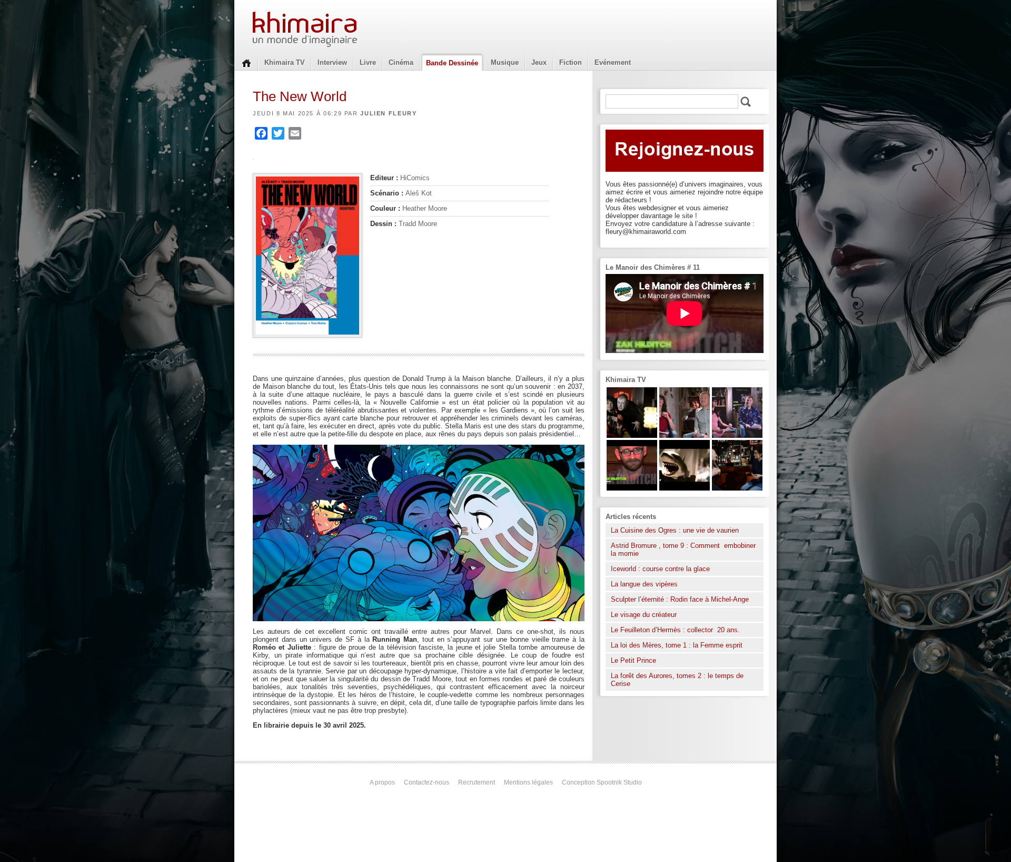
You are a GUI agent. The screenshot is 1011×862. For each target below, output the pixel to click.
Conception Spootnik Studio (602, 782)
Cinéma (401, 62)
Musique (505, 62)
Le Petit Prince (633, 660)
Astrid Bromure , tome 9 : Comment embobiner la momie (683, 549)
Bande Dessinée (452, 63)
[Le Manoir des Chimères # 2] (684, 435)
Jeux (539, 62)
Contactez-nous (426, 782)
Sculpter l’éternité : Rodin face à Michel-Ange (680, 599)
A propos (382, 782)
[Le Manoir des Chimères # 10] (684, 488)
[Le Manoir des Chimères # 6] (737, 488)
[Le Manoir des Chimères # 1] (737, 435)
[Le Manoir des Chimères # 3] (632, 435)
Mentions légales (528, 782)
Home (246, 62)
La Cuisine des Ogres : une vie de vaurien (675, 530)
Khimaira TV (284, 62)
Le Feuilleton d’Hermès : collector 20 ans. (676, 630)
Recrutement (476, 782)
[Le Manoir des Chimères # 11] (632, 488)
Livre (368, 62)
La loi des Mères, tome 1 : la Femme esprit (676, 645)
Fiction (570, 62)
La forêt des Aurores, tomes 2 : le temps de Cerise (677, 680)
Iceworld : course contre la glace (660, 569)
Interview (332, 62)
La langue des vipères (644, 584)
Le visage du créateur (644, 615)
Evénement (612, 62)
